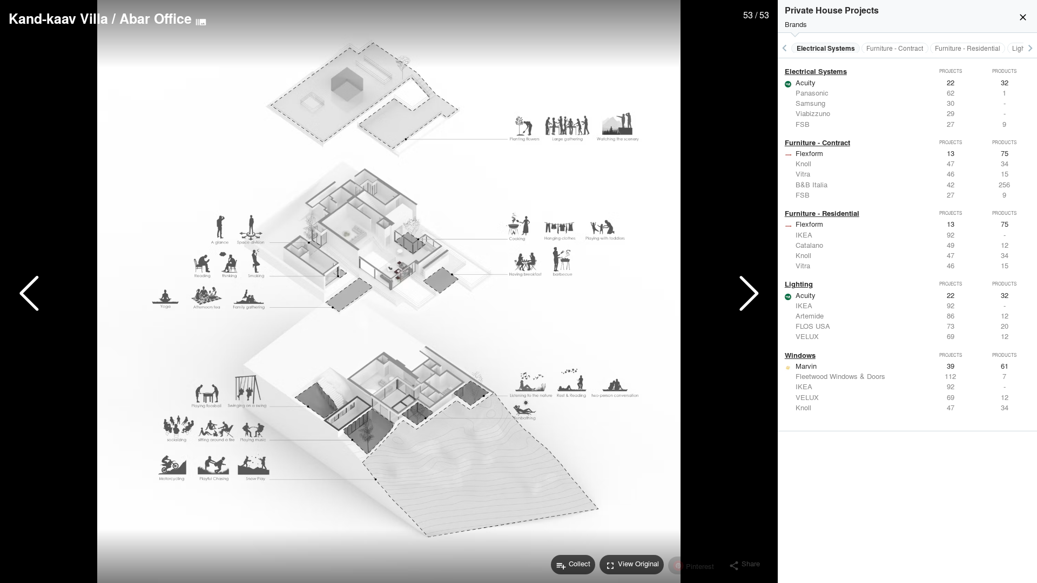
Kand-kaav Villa (58, 18)
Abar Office (155, 18)
